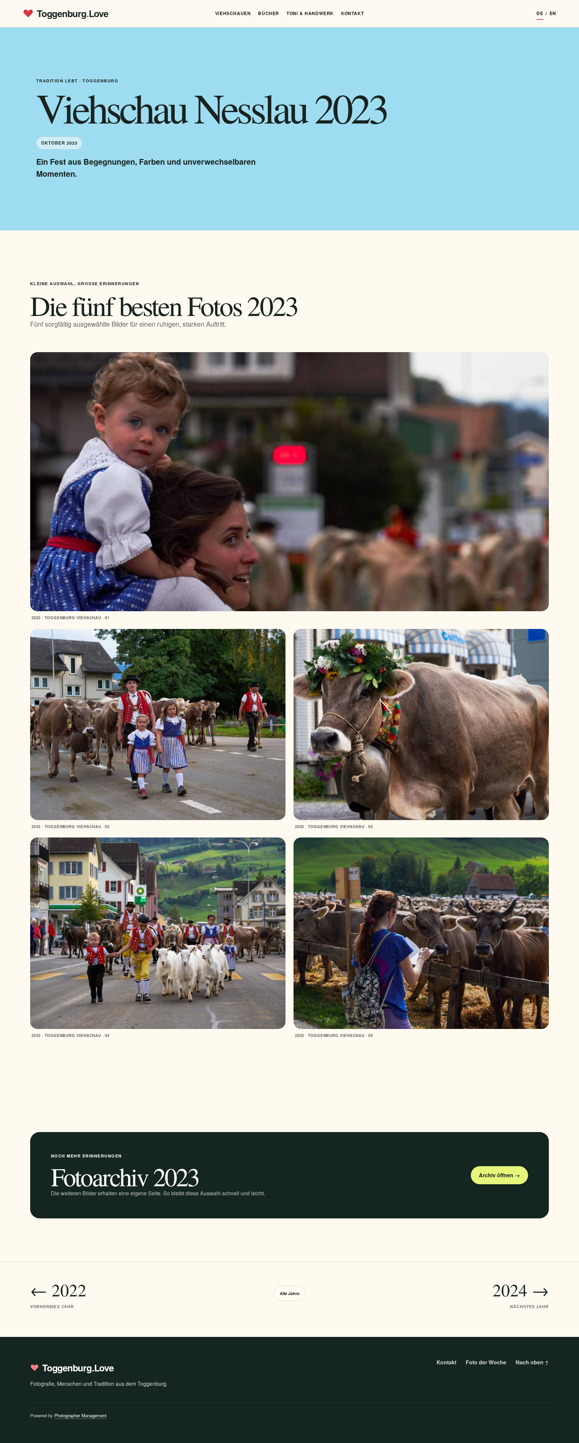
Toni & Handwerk (310, 13)
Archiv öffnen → (499, 1175)
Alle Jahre (290, 1293)
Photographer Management (80, 1415)
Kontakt (352, 13)
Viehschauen (233, 13)
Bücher (268, 13)
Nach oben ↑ (532, 1362)
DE (539, 13)
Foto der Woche (486, 1362)
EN (553, 13)
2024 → (521, 1293)
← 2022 (58, 1293)
